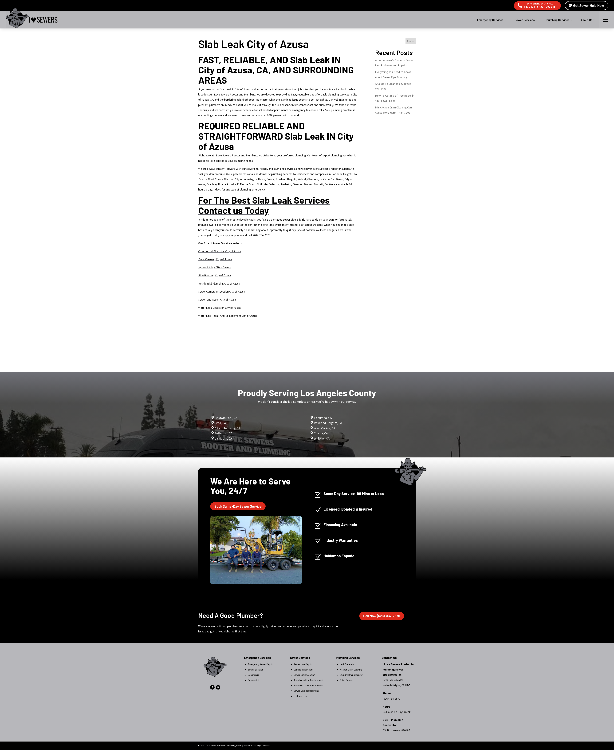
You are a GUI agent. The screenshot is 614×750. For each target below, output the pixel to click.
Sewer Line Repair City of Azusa (217, 299)
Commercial (253, 674)
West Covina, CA (324, 428)
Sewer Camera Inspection (213, 291)
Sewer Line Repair (303, 664)
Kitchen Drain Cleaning (351, 669)
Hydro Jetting (301, 696)
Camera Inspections (304, 669)
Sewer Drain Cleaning (304, 674)
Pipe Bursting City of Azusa (214, 275)
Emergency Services (490, 20)
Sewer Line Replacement (306, 690)
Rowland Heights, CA (328, 423)
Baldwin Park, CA (226, 418)
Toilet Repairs (346, 680)
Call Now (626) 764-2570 (381, 616)
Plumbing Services (557, 20)
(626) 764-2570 (539, 6)
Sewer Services (525, 20)
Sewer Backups (255, 669)
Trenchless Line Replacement (308, 680)
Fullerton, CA (223, 433)
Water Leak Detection (211, 308)
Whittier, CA (322, 438)
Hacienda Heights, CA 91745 (396, 685)
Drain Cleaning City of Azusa (215, 259)
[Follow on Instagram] (218, 687)
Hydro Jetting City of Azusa (214, 267)
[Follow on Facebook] (212, 687)
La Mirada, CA (323, 418)
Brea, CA (220, 423)
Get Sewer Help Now (588, 5)
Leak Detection (347, 664)
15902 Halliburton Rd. (393, 680)
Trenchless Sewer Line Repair (308, 685)
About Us (586, 20)
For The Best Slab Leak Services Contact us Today (264, 205)
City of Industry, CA (227, 428)
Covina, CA (321, 433)
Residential (253, 680)
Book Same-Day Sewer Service (238, 506)
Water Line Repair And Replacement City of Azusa (227, 315)
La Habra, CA (223, 438)
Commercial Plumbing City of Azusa (219, 251)
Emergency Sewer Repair (260, 664)
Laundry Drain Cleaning (351, 674)
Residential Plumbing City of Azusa (219, 283)
